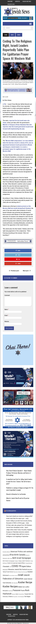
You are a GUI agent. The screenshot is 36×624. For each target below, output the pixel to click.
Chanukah (6, 566)
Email (6, 315)
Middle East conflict (23, 587)
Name (6, 309)
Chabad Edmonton (28, 563)
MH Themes (26, 619)
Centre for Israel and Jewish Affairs (16, 563)
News (12, 35)
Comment (7, 295)
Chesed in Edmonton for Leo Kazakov (16, 494)
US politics (15, 596)
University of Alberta (8, 596)
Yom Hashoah (21, 596)
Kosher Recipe (25, 582)
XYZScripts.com (26, 623)
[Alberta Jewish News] (18, 11)
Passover (17, 590)
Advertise (17, 1)
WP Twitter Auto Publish (12, 623)
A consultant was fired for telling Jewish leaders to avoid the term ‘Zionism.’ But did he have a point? (19, 481)
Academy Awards (6, 551)
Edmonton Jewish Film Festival (17, 569)
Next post (26, 271)
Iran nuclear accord (13, 575)
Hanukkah (30, 572)
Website (6, 321)
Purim (23, 590)
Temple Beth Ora (28, 594)
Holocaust (6, 575)
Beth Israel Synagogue (21, 558)
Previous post (15, 271)
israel (20, 574)
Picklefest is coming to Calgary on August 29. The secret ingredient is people (19, 489)
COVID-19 (16, 566)
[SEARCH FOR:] (18, 28)
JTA (4, 104)
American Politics (16, 551)
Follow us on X (11, 4)
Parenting (10, 590)
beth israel (10, 558)
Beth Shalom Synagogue (9, 561)
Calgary (16, 561)
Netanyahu (5, 590)
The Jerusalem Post (11, 511)
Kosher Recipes (10, 586)
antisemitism (6, 555)
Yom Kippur (27, 596)
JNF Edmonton (15, 582)
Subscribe (10, 1)
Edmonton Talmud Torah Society (20, 572)
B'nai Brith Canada (17, 555)
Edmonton (5, 569)
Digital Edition (26, 566)
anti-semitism (28, 552)
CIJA (10, 566)
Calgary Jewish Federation (24, 561)
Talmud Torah (21, 594)
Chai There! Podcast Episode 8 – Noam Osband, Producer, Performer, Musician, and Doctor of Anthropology (19, 473)
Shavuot (13, 594)
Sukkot (17, 594)
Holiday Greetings (27, 1)
